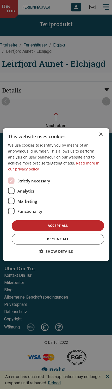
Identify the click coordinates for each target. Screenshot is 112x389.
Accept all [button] (58, 225)
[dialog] (56, 194)
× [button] (101, 134)
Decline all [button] (58, 239)
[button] (56, 251)
